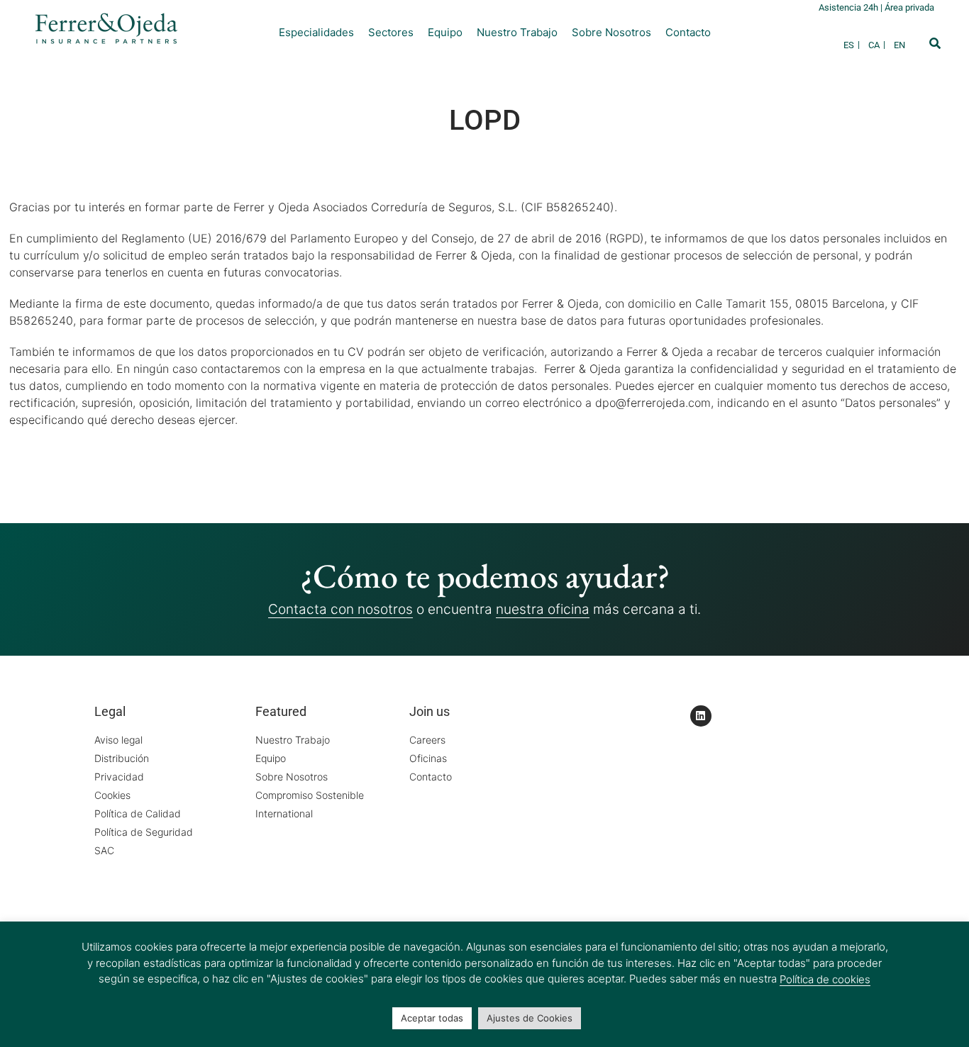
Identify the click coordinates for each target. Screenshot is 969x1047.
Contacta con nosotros (340, 609)
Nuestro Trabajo (517, 32)
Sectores (391, 32)
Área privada (909, 7)
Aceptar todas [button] (432, 1018)
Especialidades (316, 32)
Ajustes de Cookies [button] (529, 1018)
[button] (935, 43)
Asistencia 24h (849, 7)
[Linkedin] (700, 716)
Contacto (688, 32)
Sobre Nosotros (611, 32)
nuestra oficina (542, 609)
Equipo (445, 32)
